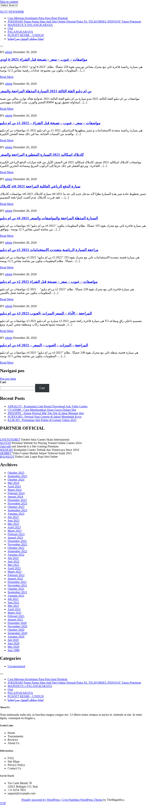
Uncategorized (16, 666)
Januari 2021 (15, 619)
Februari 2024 (16, 493)
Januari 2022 (15, 578)
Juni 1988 (13, 650)
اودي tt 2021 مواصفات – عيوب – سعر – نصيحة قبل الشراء (43, 59)
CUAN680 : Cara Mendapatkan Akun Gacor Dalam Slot (42, 409)
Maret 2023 (14, 530)
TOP (3, 803)
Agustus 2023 (16, 513)
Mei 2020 (13, 646)
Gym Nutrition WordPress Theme (82, 799)
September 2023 (17, 510)
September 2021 (17, 592)
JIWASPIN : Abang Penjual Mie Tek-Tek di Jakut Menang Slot (46, 413)
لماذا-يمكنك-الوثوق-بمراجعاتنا (26, 38)
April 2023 (14, 527)
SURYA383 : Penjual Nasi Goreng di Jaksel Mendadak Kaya (44, 416)
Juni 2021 (13, 602)
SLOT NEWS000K (12, 11)
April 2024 (14, 486)
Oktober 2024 (16, 479)
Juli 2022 (13, 558)
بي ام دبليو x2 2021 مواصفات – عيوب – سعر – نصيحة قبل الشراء (49, 282)
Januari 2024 (15, 496)
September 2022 (17, 551)
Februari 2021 (16, 616)
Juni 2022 (13, 561)
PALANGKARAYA (20, 31)
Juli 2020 (13, 640)
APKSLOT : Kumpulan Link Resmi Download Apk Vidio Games (47, 406)
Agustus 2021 (16, 595)
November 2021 (17, 585)
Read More (6, 76)
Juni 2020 (13, 643)
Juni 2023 (13, 520)
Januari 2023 (15, 537)
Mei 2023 (13, 524)
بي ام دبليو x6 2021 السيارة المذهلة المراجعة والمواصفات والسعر (49, 218)
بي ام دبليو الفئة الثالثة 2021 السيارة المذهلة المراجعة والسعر (45, 91)
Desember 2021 (17, 582)
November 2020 (17, 626)
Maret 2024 (14, 489)
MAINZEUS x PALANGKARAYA (30, 25)
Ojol (10, 28)
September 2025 (17, 476)
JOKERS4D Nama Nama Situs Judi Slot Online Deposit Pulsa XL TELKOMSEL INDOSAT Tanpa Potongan (74, 21)
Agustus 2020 (16, 636)
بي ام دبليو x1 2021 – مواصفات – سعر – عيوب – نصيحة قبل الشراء (50, 123)
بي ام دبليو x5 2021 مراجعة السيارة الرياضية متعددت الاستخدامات (49, 250)
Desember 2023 (17, 500)
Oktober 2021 (16, 588)
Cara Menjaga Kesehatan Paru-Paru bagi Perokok (38, 18)
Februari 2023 (16, 534)
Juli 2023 (13, 517)
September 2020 (17, 633)
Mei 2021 (13, 605)
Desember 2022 (17, 541)
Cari (3, 382)
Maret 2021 (14, 612)
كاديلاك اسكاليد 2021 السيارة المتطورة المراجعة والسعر (42, 155)
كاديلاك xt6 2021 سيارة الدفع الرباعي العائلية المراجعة (40, 186)
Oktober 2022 (16, 547)
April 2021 (14, 609)
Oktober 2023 (16, 506)
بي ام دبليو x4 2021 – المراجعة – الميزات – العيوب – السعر (44, 345)
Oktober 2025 (16, 472)
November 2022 (17, 544)
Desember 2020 (17, 623)
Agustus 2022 (16, 554)
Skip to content (9, 1)
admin (8, 52)
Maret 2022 (14, 571)
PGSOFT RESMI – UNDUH (26, 35)
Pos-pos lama (8, 378)
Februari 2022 (16, 575)
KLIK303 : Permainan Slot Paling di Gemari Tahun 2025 (42, 420)
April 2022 (14, 568)
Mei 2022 (13, 564)
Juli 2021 (13, 599)
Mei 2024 (13, 483)
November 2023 (17, 503)
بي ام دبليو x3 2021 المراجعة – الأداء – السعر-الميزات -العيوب (46, 313)
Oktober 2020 (16, 629)
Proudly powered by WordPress (40, 799)
